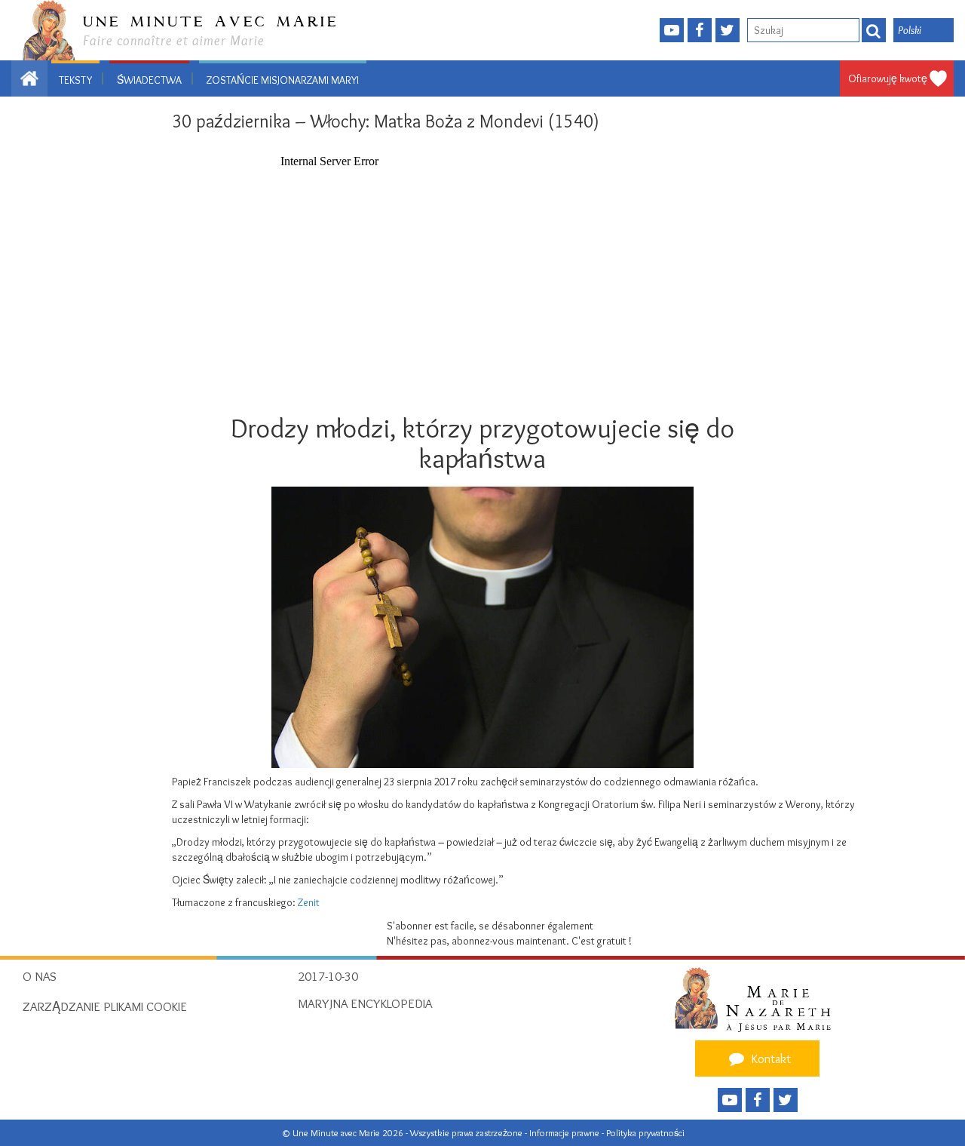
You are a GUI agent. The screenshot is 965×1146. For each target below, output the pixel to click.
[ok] (874, 30)
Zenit (309, 902)
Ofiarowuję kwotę (887, 78)
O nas (40, 976)
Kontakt (770, 1059)
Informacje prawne (565, 1132)
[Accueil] (757, 999)
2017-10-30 (328, 976)
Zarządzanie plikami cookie (105, 1006)
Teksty (75, 80)
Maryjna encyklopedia (365, 1003)
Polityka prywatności (645, 1132)
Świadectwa (149, 80)
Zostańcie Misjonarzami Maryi (283, 80)
